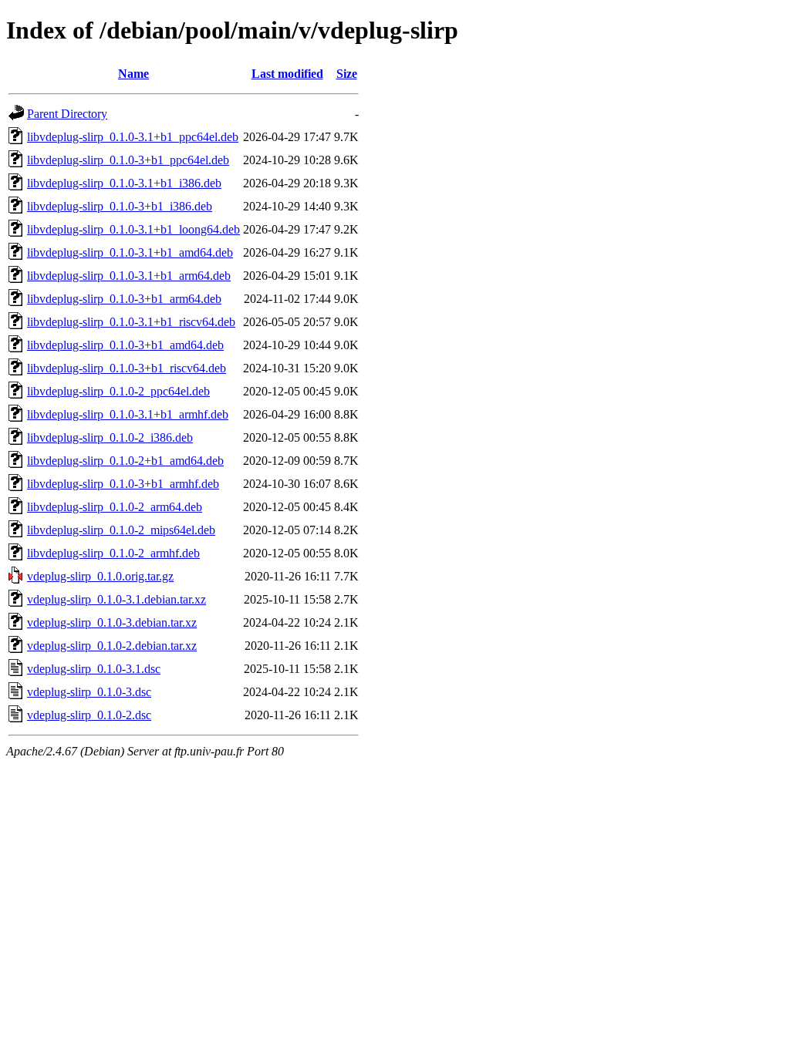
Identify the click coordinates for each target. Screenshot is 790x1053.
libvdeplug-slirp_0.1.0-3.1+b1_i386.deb (124, 183)
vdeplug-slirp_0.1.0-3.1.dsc (93, 668)
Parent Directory (67, 113)
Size (346, 73)
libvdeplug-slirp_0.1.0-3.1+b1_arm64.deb (129, 275)
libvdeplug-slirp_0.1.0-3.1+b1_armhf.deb (127, 414)
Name (133, 73)
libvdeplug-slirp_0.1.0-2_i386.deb (110, 437)
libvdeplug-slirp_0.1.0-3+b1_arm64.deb (124, 298)
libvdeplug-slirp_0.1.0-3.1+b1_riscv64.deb (131, 321)
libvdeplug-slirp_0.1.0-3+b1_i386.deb (119, 206)
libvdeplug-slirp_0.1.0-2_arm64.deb (114, 506)
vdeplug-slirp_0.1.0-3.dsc (89, 691)
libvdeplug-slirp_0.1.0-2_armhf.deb (113, 553)
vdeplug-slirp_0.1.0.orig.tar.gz (100, 576)
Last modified (287, 73)
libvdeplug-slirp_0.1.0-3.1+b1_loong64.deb (133, 229)
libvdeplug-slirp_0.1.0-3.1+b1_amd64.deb (130, 252)
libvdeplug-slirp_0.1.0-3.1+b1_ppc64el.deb (132, 136)
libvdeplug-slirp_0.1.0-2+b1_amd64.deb (125, 460)
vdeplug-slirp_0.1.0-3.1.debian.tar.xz (116, 599)
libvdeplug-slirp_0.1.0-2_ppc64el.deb (118, 391)
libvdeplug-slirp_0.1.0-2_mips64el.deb (121, 530)
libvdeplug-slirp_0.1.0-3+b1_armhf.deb (123, 483)
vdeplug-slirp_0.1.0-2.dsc (89, 715)
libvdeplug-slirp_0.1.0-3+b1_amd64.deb (125, 345)
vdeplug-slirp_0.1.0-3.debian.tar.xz (112, 622)
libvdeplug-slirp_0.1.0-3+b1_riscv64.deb (126, 368)
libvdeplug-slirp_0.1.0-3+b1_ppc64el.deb (128, 160)
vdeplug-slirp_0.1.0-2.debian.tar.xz (112, 645)
